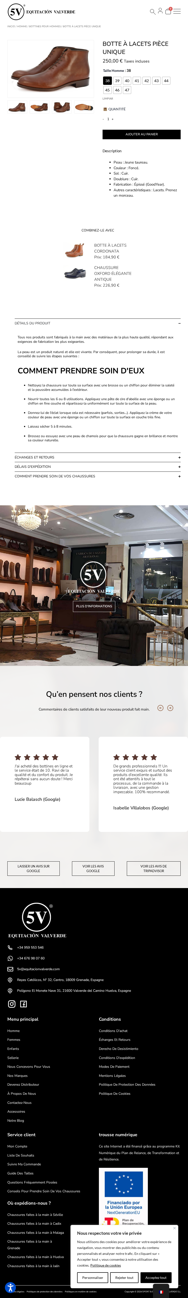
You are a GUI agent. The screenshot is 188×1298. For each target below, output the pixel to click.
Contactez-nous (19, 1102)
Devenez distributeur (23, 1084)
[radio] (107, 80)
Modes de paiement (114, 1066)
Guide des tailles (20, 1173)
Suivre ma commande (24, 1164)
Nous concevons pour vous (28, 1066)
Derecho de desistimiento (118, 1048)
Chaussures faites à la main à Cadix (34, 1223)
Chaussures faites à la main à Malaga (35, 1232)
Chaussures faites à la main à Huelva (35, 1257)
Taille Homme (113, 70)
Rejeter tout (124, 1277)
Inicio (11, 26)
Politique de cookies (105, 1265)
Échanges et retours (114, 1039)
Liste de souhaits (20, 1155)
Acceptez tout (155, 1277)
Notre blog (15, 1120)
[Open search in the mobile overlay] (152, 12)
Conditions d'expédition (117, 1058)
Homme (22, 26)
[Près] (174, 1228)
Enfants (13, 1048)
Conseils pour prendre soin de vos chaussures (43, 1191)
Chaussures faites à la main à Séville (35, 1214)
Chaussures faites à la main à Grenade (29, 1244)
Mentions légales (112, 1075)
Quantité (117, 109)
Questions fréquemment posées (32, 1182)
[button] (160, 708)
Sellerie (13, 1058)
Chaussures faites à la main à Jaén (33, 1266)
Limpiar (108, 98)
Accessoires (16, 1111)
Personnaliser (92, 1277)
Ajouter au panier (142, 134)
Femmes (13, 1039)
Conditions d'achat (113, 1031)
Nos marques (17, 1075)
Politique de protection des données (127, 1084)
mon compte (17, 1146)
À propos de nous (21, 1093)
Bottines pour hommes (45, 26)
